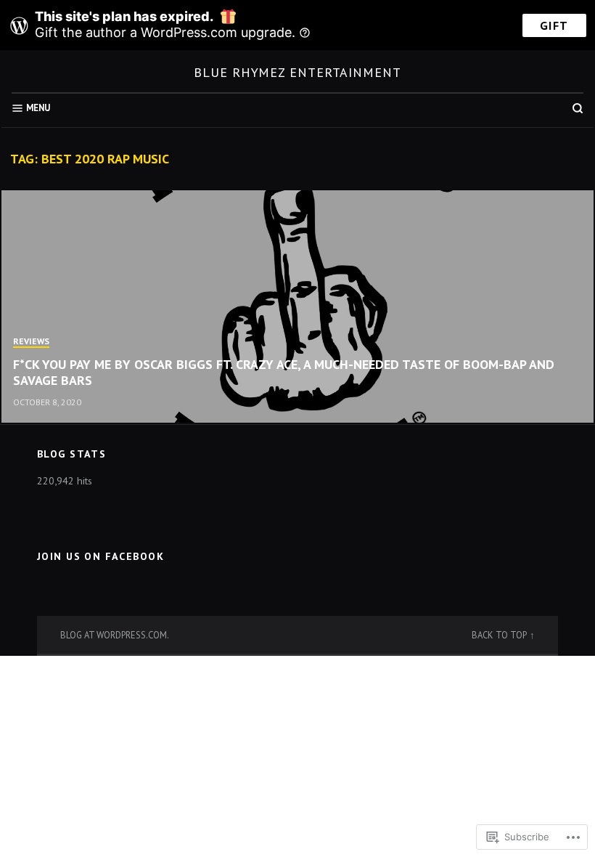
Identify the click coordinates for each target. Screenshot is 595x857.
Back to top (499, 635)
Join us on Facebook (100, 556)
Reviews (31, 341)
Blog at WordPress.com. (114, 635)
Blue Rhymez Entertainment (297, 72)
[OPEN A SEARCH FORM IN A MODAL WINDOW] (577, 108)
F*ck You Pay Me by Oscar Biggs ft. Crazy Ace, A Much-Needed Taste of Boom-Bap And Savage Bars (283, 372)
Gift (554, 25)
